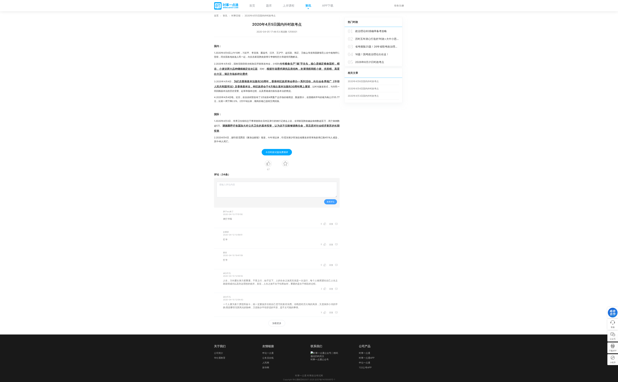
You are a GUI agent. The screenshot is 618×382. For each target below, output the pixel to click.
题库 (269, 5)
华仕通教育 (219, 357)
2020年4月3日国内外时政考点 (363, 95)
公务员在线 (268, 357)
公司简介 (218, 353)
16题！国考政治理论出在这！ (368, 54)
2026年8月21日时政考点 (366, 62)
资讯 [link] (225, 15)
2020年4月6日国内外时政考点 (363, 81)
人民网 (265, 362)
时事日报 (235, 15)
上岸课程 (288, 5)
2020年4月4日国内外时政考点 (363, 88)
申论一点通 (268, 353)
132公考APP (365, 367)
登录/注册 (399, 5)
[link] (216, 15)
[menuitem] (252, 5)
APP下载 (327, 5)
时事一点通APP (367, 357)
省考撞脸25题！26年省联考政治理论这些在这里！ (373, 46)
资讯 (308, 5)
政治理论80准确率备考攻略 (367, 31)
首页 (252, 5)
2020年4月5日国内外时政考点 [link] (260, 15)
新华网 (265, 367)
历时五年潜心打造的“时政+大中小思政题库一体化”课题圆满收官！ (373, 38)
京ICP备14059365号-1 (325, 379)
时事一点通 (364, 353)
